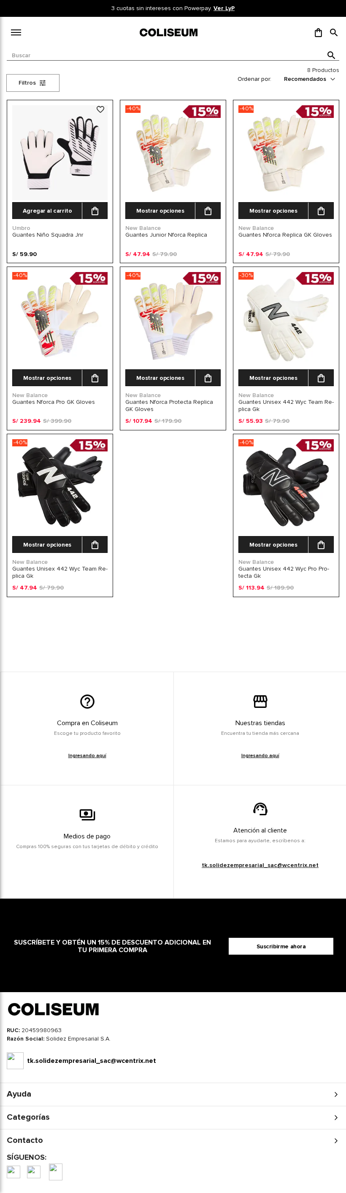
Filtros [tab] (27, 82)
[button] (334, 32)
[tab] (173, 1041)
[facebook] (13, 1172)
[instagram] (34, 1172)
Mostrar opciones (160, 210)
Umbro (21, 228)
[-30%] (286, 365)
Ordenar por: (254, 79)
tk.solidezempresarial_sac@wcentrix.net (260, 865)
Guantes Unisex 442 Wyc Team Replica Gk (286, 405)
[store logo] (169, 32)
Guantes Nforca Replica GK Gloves (285, 234)
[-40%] (173, 198)
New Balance (143, 228)
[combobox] (173, 55)
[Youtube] (55, 1172)
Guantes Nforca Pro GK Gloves (53, 402)
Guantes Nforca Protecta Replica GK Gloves (169, 405)
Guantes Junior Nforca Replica (166, 234)
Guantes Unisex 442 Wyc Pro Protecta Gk (283, 572)
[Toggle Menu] (16, 32)
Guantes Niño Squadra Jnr (47, 234)
